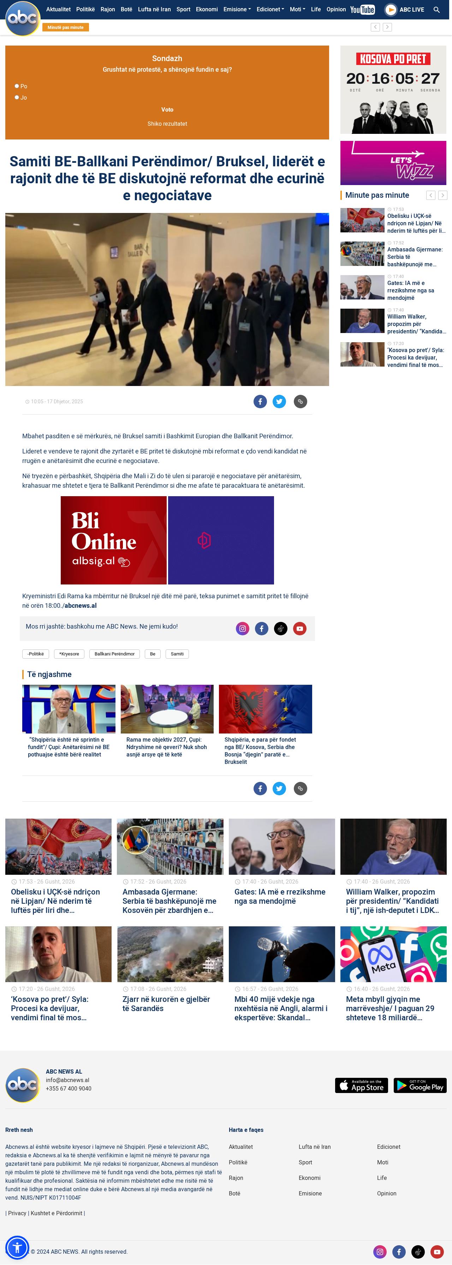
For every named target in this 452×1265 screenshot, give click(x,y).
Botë (126, 9)
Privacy (17, 1213)
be (152, 654)
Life (316, 9)
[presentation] (432, 196)
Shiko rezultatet (167, 124)
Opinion (336, 9)
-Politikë (36, 654)
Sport (183, 9)
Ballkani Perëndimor (115, 654)
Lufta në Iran (154, 9)
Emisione (235, 9)
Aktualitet (58, 9)
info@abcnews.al (67, 1080)
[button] (17, 1247)
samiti (177, 654)
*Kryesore (69, 654)
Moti (295, 9)
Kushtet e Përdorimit (56, 1213)
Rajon (108, 9)
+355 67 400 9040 (68, 1089)
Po (23, 86)
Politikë (85, 9)
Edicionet (268, 9)
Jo (23, 98)
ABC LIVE (412, 10)
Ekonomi (207, 9)
